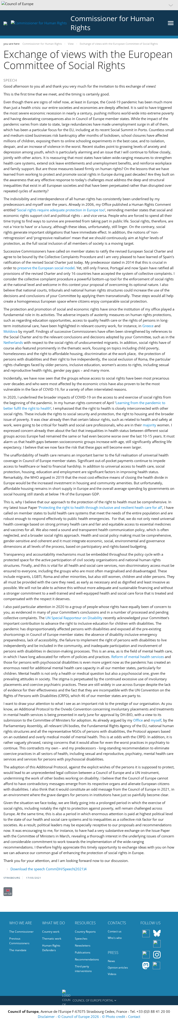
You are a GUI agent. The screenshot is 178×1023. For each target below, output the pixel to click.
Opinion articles (118, 967)
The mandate (17, 950)
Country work (50, 932)
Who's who (115, 938)
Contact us (114, 931)
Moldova (10, 331)
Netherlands (13, 342)
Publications (82, 952)
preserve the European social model (46, 268)
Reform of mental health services (137, 656)
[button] (89, 5)
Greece (147, 325)
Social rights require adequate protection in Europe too (61, 210)
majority (149, 425)
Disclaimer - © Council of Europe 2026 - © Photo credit (82, 1016)
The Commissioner (21, 932)
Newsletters (82, 945)
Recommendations (87, 959)
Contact (134, 1016)
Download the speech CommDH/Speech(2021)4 (48, 869)
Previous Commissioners (19, 941)
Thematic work (51, 939)
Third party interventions (83, 968)
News (111, 961)
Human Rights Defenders (51, 948)
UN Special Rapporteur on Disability (73, 617)
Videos (112, 974)
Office (138, 720)
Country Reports (85, 932)
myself (156, 720)
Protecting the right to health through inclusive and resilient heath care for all (100, 507)
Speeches (81, 939)
